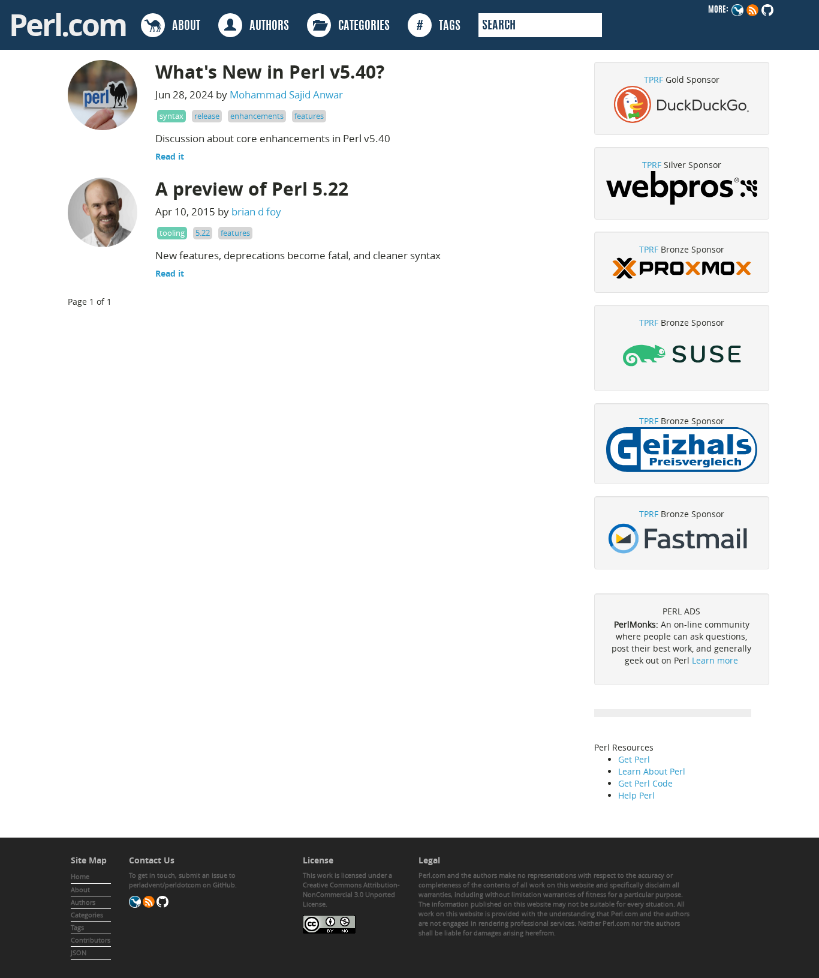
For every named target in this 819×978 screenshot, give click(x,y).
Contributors (90, 939)
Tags (77, 927)
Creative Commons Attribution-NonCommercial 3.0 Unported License (351, 894)
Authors (83, 902)
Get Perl (634, 759)
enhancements (257, 115)
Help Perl (636, 795)
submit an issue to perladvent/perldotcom (182, 880)
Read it (169, 156)
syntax (171, 115)
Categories (87, 914)
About (80, 889)
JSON (78, 952)
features (309, 115)
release (206, 115)
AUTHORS (265, 26)
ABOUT (182, 26)
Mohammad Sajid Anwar (286, 94)
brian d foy (256, 211)
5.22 (202, 232)
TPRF (653, 79)
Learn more (715, 660)
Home (80, 876)
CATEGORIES (360, 26)
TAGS (438, 26)
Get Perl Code (645, 783)
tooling (172, 232)
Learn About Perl (651, 771)
